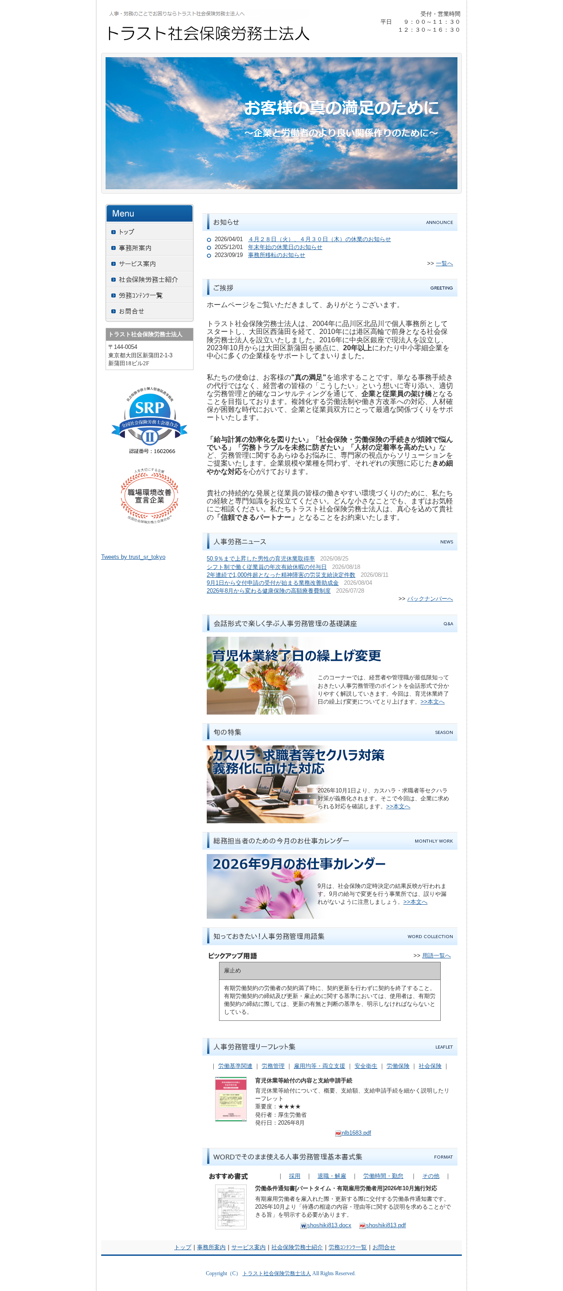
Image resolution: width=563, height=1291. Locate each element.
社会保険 (430, 1066)
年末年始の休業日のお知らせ (285, 247)
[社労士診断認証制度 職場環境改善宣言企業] (149, 496)
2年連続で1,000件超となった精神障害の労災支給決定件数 (281, 575)
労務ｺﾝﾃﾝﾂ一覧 (348, 1247)
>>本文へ (432, 701)
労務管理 (273, 1066)
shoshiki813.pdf (386, 1225)
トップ (182, 1247)
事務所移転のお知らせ (276, 255)
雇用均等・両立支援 (319, 1066)
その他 (430, 1176)
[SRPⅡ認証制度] (149, 424)
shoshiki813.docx (329, 1225)
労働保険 (398, 1066)
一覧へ (444, 263)
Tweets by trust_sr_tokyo (133, 557)
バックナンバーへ (430, 598)
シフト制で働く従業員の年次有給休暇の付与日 (267, 567)
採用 (294, 1176)
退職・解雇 (332, 1176)
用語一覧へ (436, 955)
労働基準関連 (235, 1066)
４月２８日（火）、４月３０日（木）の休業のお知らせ (319, 239)
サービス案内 (248, 1247)
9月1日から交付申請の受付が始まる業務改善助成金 (273, 582)
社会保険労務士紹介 (297, 1247)
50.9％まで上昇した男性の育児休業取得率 (261, 558)
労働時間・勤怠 (383, 1176)
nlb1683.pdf (356, 1133)
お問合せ (384, 1247)
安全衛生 (366, 1066)
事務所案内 (211, 1247)
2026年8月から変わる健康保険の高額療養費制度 (269, 590)
